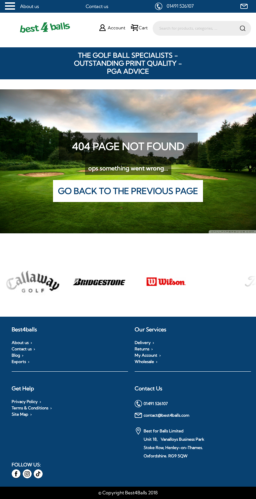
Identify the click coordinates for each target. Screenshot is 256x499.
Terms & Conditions (30, 408)
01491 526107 (180, 6)
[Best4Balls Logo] (52, 27)
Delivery (143, 342)
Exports (19, 361)
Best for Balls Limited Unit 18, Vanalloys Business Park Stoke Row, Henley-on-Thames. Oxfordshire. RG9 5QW (174, 443)
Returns (142, 349)
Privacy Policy (25, 401)
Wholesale (144, 361)
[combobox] (202, 28)
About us (29, 6)
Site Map (20, 414)
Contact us (97, 6)
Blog (16, 355)
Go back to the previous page (128, 191)
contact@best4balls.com (166, 415)
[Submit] (242, 28)
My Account (146, 355)
